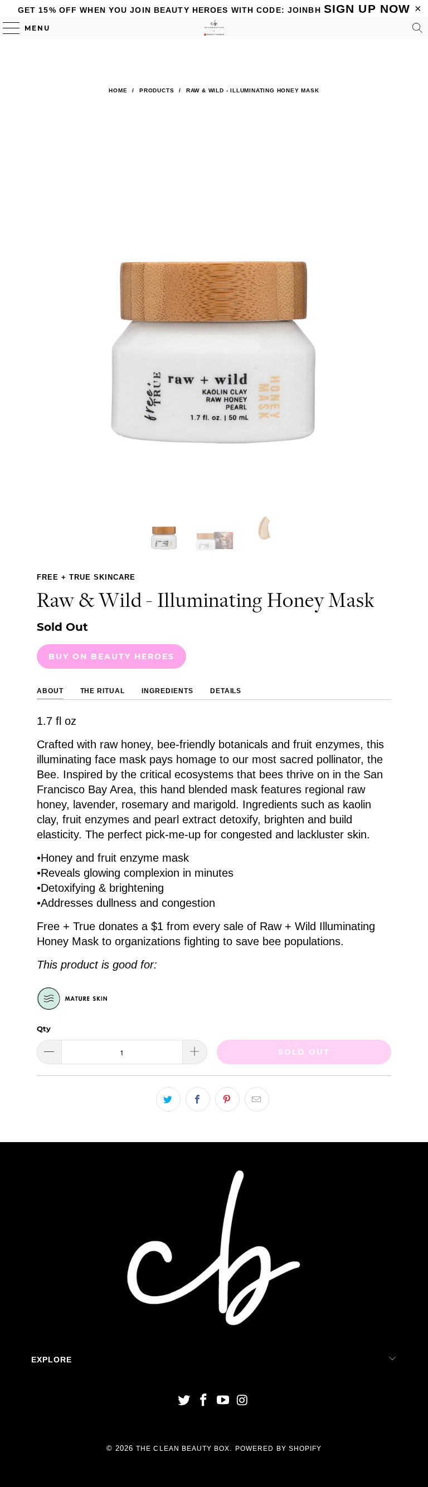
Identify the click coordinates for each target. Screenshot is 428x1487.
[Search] (417, 28)
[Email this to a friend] (257, 1099)
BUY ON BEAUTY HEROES (111, 656)
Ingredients (167, 691)
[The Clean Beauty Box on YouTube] (223, 1401)
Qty (44, 1028)
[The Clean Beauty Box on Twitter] (184, 1401)
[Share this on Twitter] (168, 1099)
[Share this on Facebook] (198, 1099)
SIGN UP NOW (367, 8)
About (50, 691)
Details (226, 691)
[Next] (380, 300)
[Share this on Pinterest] (227, 1099)
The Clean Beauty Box (183, 1449)
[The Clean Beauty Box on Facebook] (204, 1401)
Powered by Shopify (278, 1449)
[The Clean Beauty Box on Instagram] (242, 1401)
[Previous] (47, 300)
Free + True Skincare (86, 577)
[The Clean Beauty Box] (214, 28)
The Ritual (102, 691)
